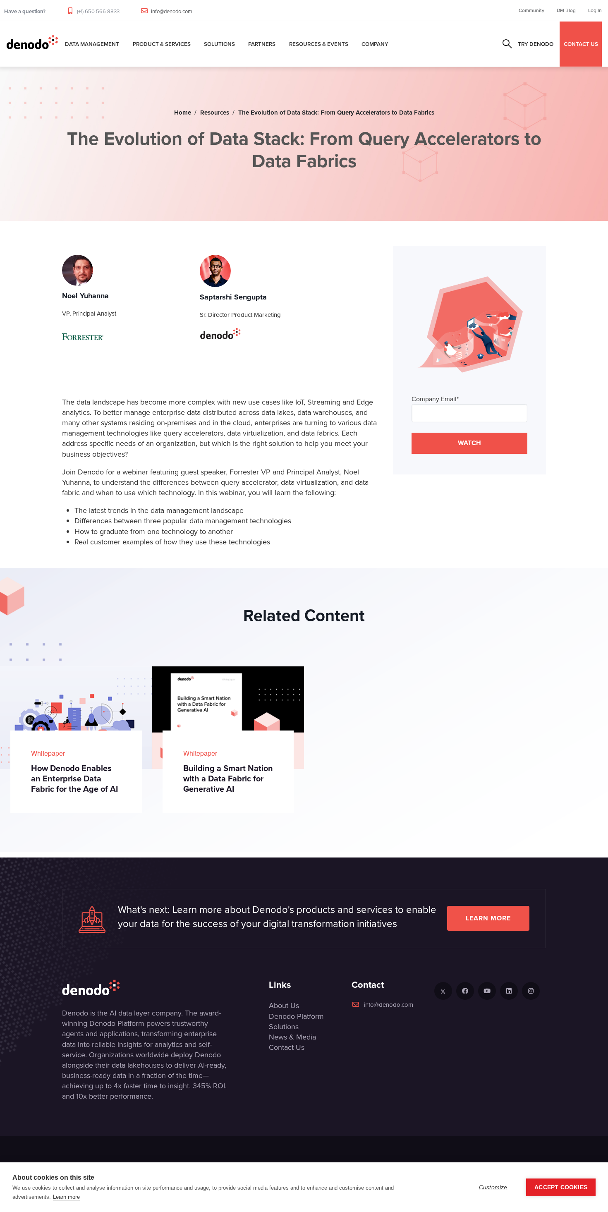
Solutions (219, 44)
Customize (493, 1187)
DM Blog (566, 10)
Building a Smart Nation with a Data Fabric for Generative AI (228, 778)
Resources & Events (318, 44)
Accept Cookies (560, 1187)
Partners (261, 44)
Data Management (92, 44)
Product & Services (162, 44)
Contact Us (286, 1047)
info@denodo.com (171, 11)
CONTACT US (581, 44)
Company (374, 44)
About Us (284, 1005)
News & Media (292, 1037)
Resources (214, 112)
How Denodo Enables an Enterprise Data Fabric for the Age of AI (74, 778)
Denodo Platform (296, 1016)
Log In (595, 10)
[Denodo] (32, 44)
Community (531, 10)
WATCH (469, 443)
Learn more (488, 918)
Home (182, 112)
